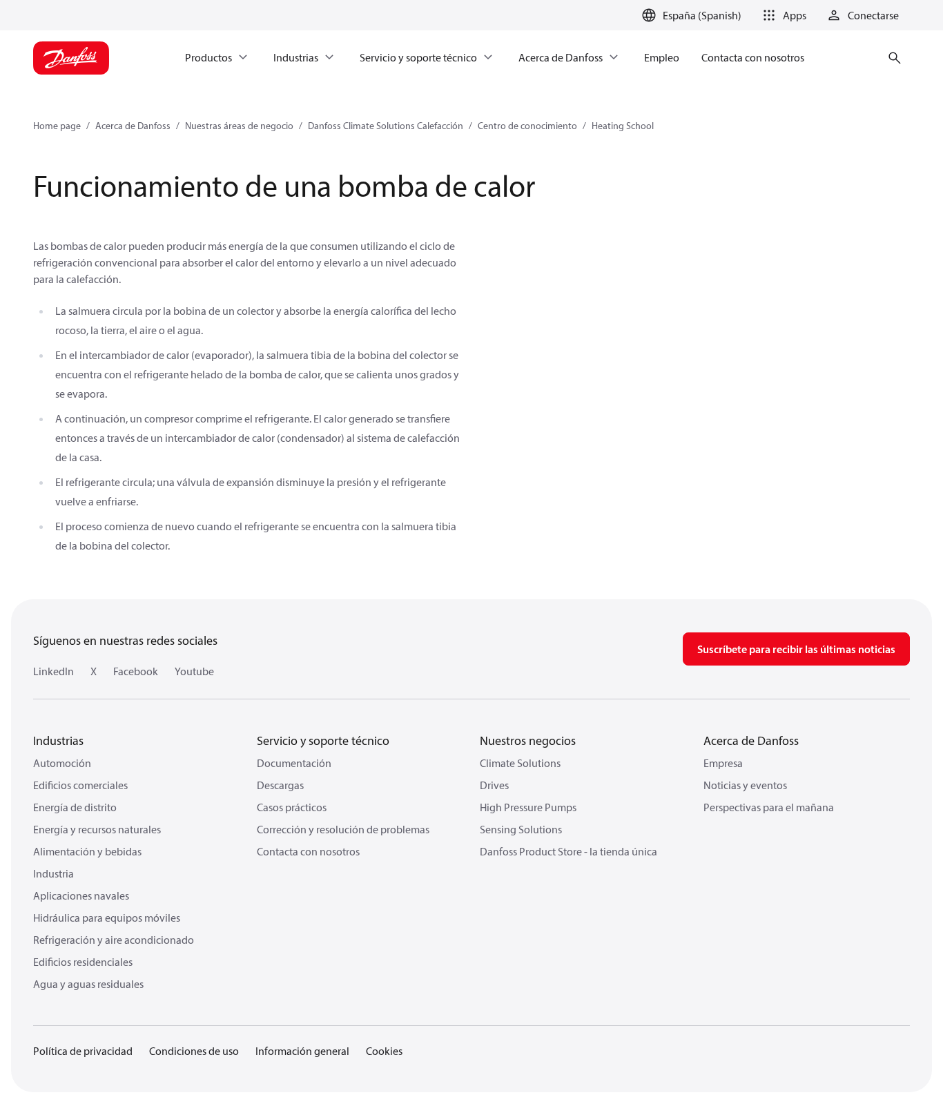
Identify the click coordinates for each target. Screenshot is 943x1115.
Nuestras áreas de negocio (239, 125)
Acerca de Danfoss (133, 125)
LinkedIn (53, 671)
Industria (53, 873)
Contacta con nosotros (308, 851)
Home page (57, 125)
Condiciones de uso (194, 1051)
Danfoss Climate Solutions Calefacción (385, 125)
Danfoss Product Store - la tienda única (568, 851)
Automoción (62, 763)
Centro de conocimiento (527, 125)
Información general (302, 1051)
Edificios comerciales (80, 785)
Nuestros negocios (528, 740)
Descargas (280, 785)
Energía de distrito (75, 807)
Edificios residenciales (83, 962)
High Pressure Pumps (528, 807)
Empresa (723, 763)
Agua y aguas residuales (88, 984)
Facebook (135, 671)
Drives (494, 785)
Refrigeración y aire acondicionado (113, 940)
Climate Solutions (520, 763)
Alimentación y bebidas (87, 851)
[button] (782, 15)
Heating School (623, 125)
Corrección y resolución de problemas (343, 829)
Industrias (58, 740)
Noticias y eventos (745, 785)
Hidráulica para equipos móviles (106, 917)
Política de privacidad (83, 1051)
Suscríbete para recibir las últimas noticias (796, 649)
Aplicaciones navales (81, 895)
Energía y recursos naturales (97, 829)
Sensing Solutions (521, 829)
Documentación (294, 763)
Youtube (194, 671)
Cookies (384, 1051)
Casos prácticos (292, 807)
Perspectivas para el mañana (768, 807)
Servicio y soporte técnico (323, 740)
